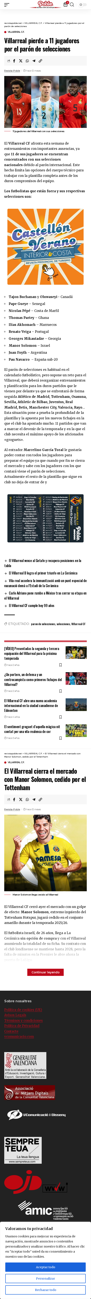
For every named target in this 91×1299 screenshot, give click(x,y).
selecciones (63, 624)
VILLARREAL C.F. (16, 32)
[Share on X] (21, 60)
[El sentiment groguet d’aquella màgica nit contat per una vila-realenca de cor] (76, 730)
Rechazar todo (45, 1290)
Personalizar (45, 1278)
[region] (45, 1260)
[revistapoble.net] (45, 4)
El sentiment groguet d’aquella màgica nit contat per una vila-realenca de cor (32, 729)
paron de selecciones (43, 624)
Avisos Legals (15, 1015)
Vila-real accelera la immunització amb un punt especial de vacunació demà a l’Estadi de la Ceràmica (45, 583)
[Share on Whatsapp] (27, 60)
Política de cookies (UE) (23, 1010)
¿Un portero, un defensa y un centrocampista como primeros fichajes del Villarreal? (33, 679)
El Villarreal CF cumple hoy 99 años (31, 605)
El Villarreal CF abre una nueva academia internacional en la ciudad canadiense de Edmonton (31, 705)
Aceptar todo (45, 1267)
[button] (88, 4)
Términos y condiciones (23, 1021)
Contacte (11, 1031)
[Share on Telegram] (34, 60)
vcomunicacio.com (19, 1037)
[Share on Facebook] (14, 60)
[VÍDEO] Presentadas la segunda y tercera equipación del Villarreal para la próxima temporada (31, 653)
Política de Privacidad (21, 1026)
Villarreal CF (78, 624)
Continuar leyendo (45, 972)
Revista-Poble (12, 70)
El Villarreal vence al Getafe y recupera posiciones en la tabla (42, 563)
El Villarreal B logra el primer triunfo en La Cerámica (43, 573)
